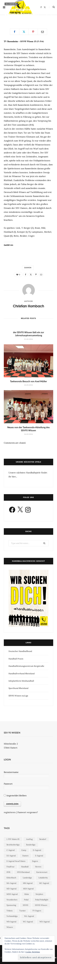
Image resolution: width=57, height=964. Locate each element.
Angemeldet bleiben (16, 795)
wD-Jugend (45, 921)
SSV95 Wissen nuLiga (18, 695)
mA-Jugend (11, 883)
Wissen (10, 927)
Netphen (39, 894)
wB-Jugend (11, 921)
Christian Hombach (16, 19)
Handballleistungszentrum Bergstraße (26, 666)
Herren (38, 866)
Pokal (26, 899)
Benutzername (11, 772)
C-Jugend (11, 850)
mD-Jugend (11, 888)
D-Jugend (37, 850)
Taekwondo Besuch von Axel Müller (28, 381)
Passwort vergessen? (27, 812)
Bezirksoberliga (13, 844)
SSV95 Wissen (41, 905)
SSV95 (25, 905)
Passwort (8, 783)
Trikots (10, 910)
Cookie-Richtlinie (32, 952)
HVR (8, 872)
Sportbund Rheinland (18, 688)
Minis (26, 894)
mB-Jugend (28, 883)
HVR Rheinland (23, 872)
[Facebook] (47, 15)
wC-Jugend (28, 921)
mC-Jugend (44, 883)
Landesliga (27, 877)
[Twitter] (51, 15)
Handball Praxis (16, 658)
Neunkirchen (12, 899)
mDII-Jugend (12, 894)
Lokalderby (43, 877)
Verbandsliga (12, 916)
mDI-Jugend (28, 888)
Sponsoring (11, 905)
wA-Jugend (29, 916)
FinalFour (10, 866)
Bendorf (42, 839)
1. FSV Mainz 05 (13, 839)
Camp (23, 850)
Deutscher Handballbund (20, 651)
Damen (28, 268)
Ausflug (29, 839)
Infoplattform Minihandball (21, 681)
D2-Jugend (11, 855)
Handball (24, 866)
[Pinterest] (47, 18)
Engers (35, 861)
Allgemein (11, 4)
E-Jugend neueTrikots (16, 861)
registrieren (10, 812)
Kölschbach (11, 877)
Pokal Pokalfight (41, 899)
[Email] (51, 18)
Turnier (22, 910)
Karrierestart (41, 872)
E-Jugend (39, 855)
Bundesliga (30, 844)
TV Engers (36, 910)
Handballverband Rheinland (22, 673)
